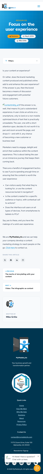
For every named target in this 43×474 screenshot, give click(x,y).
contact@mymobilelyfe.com (21, 437)
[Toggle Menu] (38, 6)
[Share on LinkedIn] (17, 260)
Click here (10, 247)
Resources (21, 422)
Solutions (21, 415)
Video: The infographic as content (19, 288)
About (21, 418)
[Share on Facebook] (11, 260)
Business (14, 36)
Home (21, 406)
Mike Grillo (11, 317)
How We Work (21, 409)
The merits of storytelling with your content (20, 275)
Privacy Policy (21, 425)
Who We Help (21, 412)
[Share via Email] (23, 260)
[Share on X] (5, 260)
